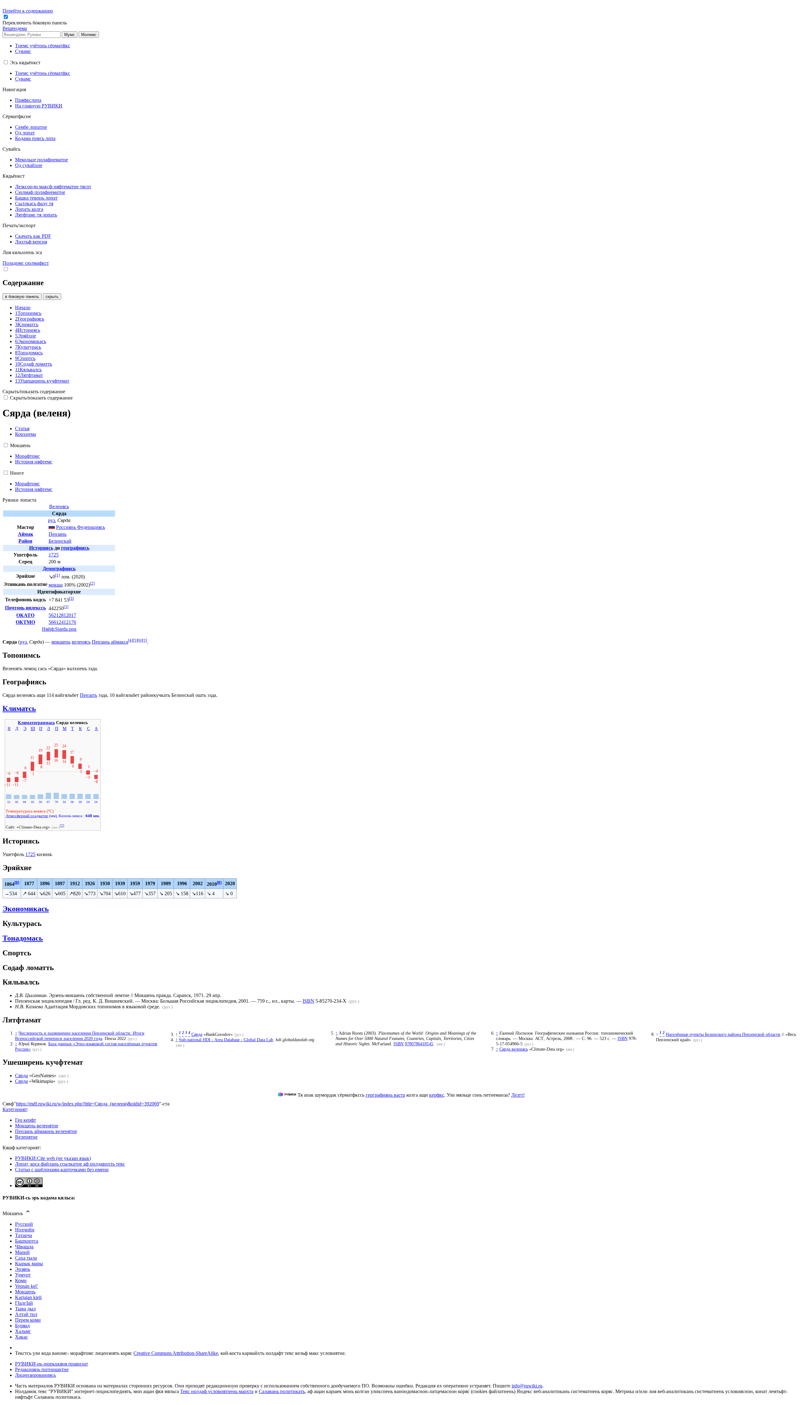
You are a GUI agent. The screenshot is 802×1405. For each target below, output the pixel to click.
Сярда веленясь (513, 1049)
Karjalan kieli (28, 1297)
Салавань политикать (282, 1391)
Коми (21, 1280)
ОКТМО (25, 622)
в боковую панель (22, 296)
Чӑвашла (24, 1246)
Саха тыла (26, 1258)
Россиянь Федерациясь (80, 527)
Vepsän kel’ (26, 1286)
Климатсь (19, 708)
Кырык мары (29, 1263)
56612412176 (62, 622)
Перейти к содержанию (28, 10)
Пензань (57, 534)
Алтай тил (26, 1314)
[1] (57, 575)
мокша (56, 585)
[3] (71, 598)
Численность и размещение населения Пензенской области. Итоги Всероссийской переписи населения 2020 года (79, 1036)
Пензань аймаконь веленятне (46, 1131)
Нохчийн (24, 1229)
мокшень (60, 642)
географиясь (75, 548)
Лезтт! (518, 1095)
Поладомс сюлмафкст (26, 263)
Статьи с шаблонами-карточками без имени (62, 1169)
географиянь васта (385, 1095)
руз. (52, 520)
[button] (35, 22)
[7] (62, 825)
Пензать (88, 695)
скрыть (52, 296)
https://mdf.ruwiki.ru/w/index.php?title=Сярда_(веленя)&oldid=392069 (87, 1103)
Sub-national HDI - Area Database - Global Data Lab (226, 1039)
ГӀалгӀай (24, 1303)
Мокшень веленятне (36, 1125)
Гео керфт (25, 1120)
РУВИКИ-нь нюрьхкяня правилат (51, 1363)
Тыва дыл (25, 1308)
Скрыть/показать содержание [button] (34, 391)
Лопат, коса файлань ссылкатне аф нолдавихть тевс (70, 1164)
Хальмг (23, 1331)
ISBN (308, 1001)
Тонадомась (23, 938)
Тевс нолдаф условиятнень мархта (216, 1391)
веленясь (81, 642)
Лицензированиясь (35, 1375)
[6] (140, 640)
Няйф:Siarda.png (59, 629)
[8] (16, 882)
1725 (54, 554)
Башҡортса (26, 1241)
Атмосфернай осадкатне (27, 815)
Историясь (41, 548)
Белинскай (60, 541)
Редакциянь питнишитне (42, 1369)
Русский (24, 1224)
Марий (22, 1252)
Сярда (196, 1034)
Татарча (23, 1235)
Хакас (21, 1337)
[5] (135, 640)
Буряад (22, 1325)
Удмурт (23, 1274)
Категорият (15, 1109)
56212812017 (62, 615)
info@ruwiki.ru (527, 1385)
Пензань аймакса (110, 642)
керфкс (436, 1095)
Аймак (25, 534)
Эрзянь (22, 1269)
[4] (130, 640)
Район (25, 541)
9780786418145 (419, 1043)
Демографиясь (59, 568)
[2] (92, 583)
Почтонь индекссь (25, 607)
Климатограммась (36, 722)
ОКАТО (25, 615)
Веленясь (59, 506)
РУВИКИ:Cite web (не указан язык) (53, 1158)
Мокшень (25, 1291)
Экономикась (26, 909)
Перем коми (28, 1320)
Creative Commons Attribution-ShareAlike (175, 1353)
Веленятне (26, 1137)
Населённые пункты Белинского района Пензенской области (723, 1034)
